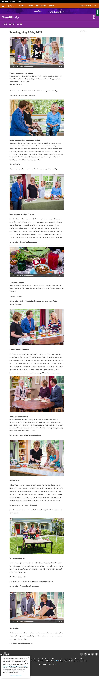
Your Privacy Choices (62, 660)
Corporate (77, 658)
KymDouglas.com (31, 242)
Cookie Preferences (73, 660)
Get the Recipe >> (16, 84)
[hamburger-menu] (3, 6)
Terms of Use (41, 660)
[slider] (37, 64)
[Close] (28, 657)
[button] (36, 52)
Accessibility (50, 662)
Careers (57, 658)
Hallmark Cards (83, 660)
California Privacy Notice (15, 666)
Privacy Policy (33, 660)
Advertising (63, 658)
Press (82, 658)
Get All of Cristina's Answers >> (21, 643)
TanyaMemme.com (32, 586)
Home (5, 24)
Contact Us (47, 658)
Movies (31, 5)
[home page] (10, 6)
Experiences (12, 1)
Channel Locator (85, 5)
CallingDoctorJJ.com (33, 435)
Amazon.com (14, 513)
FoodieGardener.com (33, 301)
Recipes (12, 24)
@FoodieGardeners (16, 304)
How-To (19, 24)
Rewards (19, 1)
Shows (51, 5)
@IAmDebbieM (31, 505)
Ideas (23, 1)
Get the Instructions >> (18, 577)
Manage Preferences (16, 675)
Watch (6, 1)
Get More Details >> (16, 296)
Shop (3, 1)
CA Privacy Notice (50, 660)
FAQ (53, 658)
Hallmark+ (35, 658)
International (70, 658)
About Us (41, 658)
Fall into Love (41, 5)
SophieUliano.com (30, 95)
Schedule (22, 5)
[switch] (24, 66)
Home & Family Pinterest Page (47, 91)
